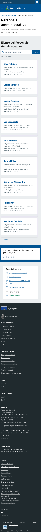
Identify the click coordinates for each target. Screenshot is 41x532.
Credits (35, 522)
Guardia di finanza (6, 476)
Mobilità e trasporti (7, 370)
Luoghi (3, 397)
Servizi (22, 522)
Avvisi (3, 386)
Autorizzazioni (5, 358)
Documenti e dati (6, 329)
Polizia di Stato (5, 473)
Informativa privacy (7, 485)
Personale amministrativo (9, 338)
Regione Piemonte (7, 2)
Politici (3, 341)
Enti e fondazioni (6, 332)
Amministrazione (11, 15)
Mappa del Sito (13, 525)
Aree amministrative (7, 326)
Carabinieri (4, 470)
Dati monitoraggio (6, 522)
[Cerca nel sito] (35, 8)
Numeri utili (4, 438)
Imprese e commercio (8, 367)
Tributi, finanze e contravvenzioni (11, 373)
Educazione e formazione (9, 364)
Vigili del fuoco (5, 479)
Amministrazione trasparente (10, 494)
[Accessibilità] (5, 526)
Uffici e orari (5, 435)
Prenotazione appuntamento (10, 500)
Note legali (4, 488)
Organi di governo (6, 335)
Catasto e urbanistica (7, 361)
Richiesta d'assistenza (8, 503)
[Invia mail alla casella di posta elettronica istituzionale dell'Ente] (16, 422)
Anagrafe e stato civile (8, 355)
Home (2, 15)
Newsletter (4, 515)
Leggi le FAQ (5, 496)
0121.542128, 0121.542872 (16, 417)
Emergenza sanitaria (7, 482)
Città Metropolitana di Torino (10, 467)
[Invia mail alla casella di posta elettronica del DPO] (15, 449)
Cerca (36, 52)
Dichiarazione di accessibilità (10, 491)
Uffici (2, 344)
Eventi (3, 400)
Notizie (3, 383)
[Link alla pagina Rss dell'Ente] (2, 512)
